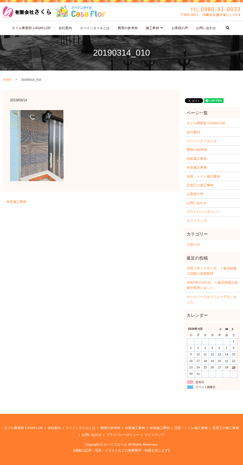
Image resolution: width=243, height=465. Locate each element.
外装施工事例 (16, 202)
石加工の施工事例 (200, 185)
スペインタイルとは (95, 28)
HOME (7, 79)
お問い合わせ (206, 28)
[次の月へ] (233, 329)
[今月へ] (226, 329)
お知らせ (193, 244)
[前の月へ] (219, 329)
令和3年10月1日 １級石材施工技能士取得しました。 (212, 285)
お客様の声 (180, 28)
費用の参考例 (128, 28)
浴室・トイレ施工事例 (203, 176)
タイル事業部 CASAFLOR (31, 28)
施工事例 (152, 28)
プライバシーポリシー (203, 212)
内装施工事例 (197, 159)
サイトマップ (197, 221)
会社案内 (65, 28)
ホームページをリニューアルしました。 (212, 299)
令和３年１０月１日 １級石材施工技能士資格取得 (212, 270)
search (227, 27)
